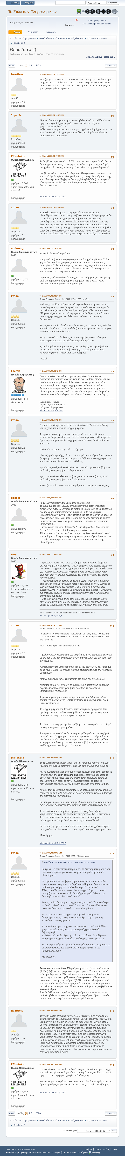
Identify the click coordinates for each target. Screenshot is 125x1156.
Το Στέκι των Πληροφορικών (32, 11)
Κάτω (11, 65)
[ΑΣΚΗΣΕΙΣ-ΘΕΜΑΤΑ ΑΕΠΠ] (12, 406)
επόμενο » (109, 56)
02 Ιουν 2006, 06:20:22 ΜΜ (51, 1064)
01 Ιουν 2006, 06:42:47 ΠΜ (51, 371)
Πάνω (11, 1113)
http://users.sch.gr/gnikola (51, 410)
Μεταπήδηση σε (69, 1130)
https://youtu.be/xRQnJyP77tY (53, 196)
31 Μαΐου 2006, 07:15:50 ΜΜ (52, 74)
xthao (15, 207)
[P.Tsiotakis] (12, 194)
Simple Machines (28, 1149)
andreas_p (17, 248)
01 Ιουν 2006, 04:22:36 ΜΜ (51, 757)
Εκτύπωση (110, 65)
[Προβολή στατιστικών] (94, 1152)
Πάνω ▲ (115, 1149)
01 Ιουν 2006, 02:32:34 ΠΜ (51, 296)
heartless (17, 74)
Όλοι (38, 65)
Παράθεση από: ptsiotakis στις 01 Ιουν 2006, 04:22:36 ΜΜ (69, 862)
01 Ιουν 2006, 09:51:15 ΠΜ (51, 420)
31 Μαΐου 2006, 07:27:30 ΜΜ (52, 156)
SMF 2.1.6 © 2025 (13, 1149)
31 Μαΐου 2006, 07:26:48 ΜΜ (52, 115)
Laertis (15, 371)
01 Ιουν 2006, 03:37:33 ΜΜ (51, 625)
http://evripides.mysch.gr (51, 615)
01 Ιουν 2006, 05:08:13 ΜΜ (51, 853)
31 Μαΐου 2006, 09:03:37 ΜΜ (52, 207)
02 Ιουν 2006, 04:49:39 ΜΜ (51, 1010)
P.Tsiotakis (18, 156)
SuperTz (16, 115)
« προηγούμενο (94, 56)
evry (14, 554)
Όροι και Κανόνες (102, 1149)
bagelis (15, 498)
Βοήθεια (88, 1149)
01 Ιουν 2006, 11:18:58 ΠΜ (51, 497)
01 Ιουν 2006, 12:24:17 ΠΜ (51, 248)
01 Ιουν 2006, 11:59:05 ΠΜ (51, 554)
